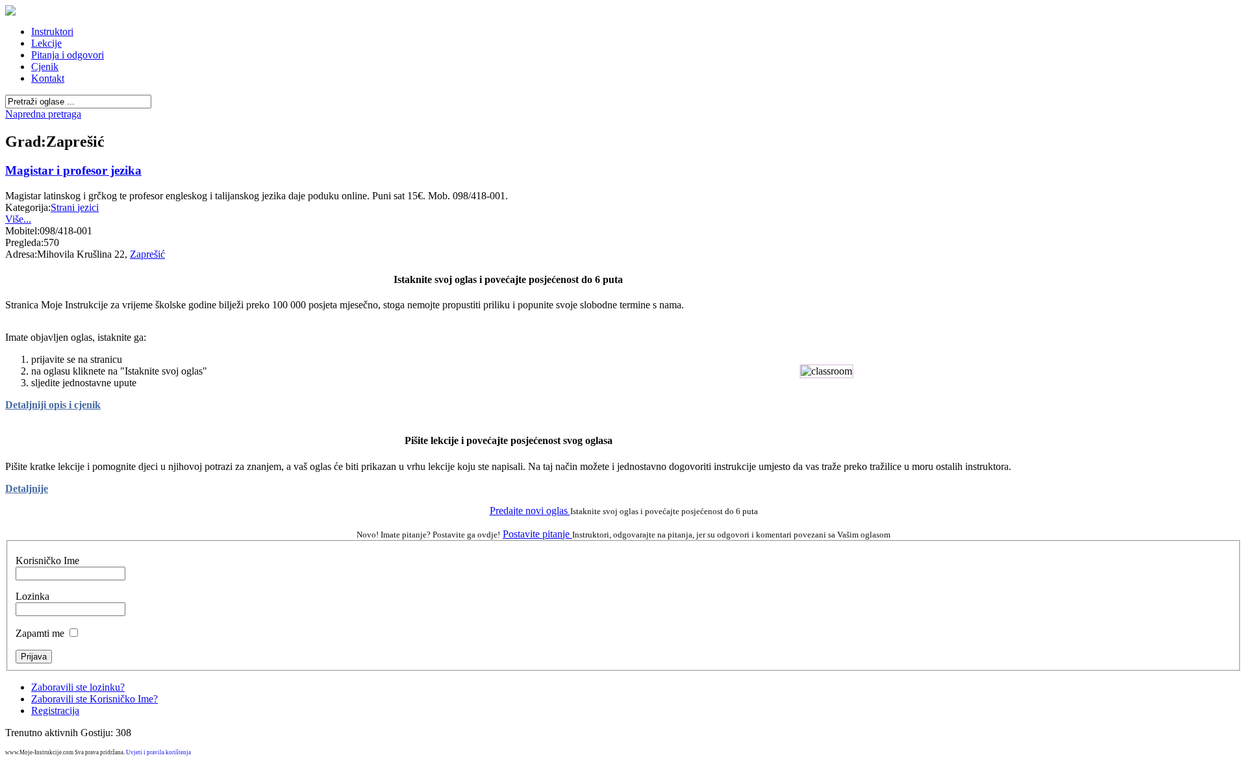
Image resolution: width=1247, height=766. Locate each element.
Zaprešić (147, 254)
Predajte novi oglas (530, 510)
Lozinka (32, 596)
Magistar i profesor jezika (73, 170)
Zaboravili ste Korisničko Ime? (94, 698)
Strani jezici (75, 207)
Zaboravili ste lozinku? (78, 687)
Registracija (55, 710)
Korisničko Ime (47, 560)
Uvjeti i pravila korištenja (158, 752)
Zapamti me (40, 633)
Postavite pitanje (537, 533)
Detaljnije (26, 488)
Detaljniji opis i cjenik (53, 404)
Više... (18, 219)
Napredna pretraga (43, 113)
